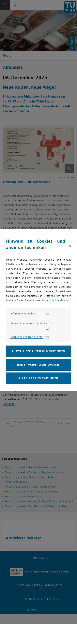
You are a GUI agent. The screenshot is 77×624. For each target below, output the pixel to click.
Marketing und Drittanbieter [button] (26, 337)
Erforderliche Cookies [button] (23, 313)
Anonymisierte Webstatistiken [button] (28, 323)
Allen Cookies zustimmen (38, 378)
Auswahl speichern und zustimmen (38, 351)
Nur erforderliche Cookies (38, 364)
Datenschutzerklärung (55, 300)
